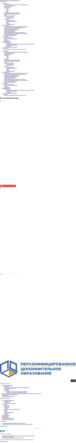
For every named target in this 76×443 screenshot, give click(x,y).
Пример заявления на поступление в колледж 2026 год (14, 32)
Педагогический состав (8, 388)
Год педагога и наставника (9, 5)
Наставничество (5, 416)
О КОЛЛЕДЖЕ (5, 3)
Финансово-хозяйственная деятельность (9, 394)
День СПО (6, 11)
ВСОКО (6, 414)
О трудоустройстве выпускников (10, 47)
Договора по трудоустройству (10, 403)
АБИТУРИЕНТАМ (6, 25)
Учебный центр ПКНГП (9, 63)
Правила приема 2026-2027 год (10, 30)
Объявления (6, 406)
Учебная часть (7, 40)
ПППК (8, 23)
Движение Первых (8, 6)
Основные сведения (10, 17)
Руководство (6, 386)
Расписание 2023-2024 (8, 37)
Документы (9, 46)
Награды (6, 408)
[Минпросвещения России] (8, 274)
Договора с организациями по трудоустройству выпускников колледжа (20, 90)
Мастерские (6, 7)
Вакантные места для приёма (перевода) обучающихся (17, 391)
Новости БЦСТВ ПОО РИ (12, 91)
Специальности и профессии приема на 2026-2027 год (14, 27)
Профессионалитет (5, 415)
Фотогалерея (6, 407)
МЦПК (5, 19)
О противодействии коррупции (8, 419)
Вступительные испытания (9, 31)
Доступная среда (5, 395)
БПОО (5, 14)
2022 (7, 8)
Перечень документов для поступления (11, 28)
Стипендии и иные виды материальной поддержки (16, 392)
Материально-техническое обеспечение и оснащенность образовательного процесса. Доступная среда (21, 393)
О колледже (4, 404)
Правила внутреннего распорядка (10, 38)
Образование (6, 390)
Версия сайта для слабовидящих (9, 185)
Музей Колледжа (5, 417)
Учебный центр (10, 18)
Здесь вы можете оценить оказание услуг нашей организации (16, 4)
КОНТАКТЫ (4, 48)
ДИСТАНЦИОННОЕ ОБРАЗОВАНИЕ (11, 13)
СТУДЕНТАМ (5, 36)
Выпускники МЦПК (11, 24)
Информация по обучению (12, 21)
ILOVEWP (6, 441)
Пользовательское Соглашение (8, 436)
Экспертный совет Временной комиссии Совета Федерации (13, 423)
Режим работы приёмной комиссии (11, 29)
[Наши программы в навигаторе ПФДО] (38, 377)
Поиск (73, 380)
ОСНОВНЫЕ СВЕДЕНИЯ (7, 385)
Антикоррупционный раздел (7, 418)
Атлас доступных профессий (9, 35)
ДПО (8, 22)
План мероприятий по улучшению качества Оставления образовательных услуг (17, 424)
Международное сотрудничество (8, 396)
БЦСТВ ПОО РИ (7, 42)
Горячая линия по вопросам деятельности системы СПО (15, 49)
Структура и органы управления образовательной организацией (16, 387)
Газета (5, 39)
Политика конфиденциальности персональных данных (12, 437)
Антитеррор (6, 413)
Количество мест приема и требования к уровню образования (16, 33)
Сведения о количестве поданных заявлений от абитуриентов (16, 26)
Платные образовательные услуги (10, 34)
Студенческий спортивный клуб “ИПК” (12, 12)
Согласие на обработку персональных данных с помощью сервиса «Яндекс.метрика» (18, 435)
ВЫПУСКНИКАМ (6, 41)
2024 (7, 10)
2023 (7, 9)
